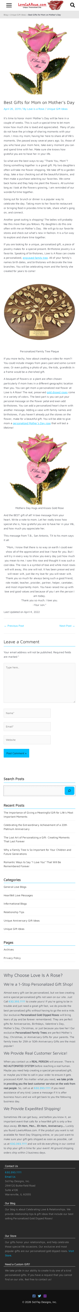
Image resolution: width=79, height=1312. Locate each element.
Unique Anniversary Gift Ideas (22, 920)
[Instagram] (45, 1296)
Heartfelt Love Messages (18, 895)
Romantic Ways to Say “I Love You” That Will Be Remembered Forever (32, 864)
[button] (72, 5)
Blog (6, 14)
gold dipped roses (57, 392)
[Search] (69, 791)
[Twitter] (39, 1296)
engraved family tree (35, 257)
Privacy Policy (12, 957)
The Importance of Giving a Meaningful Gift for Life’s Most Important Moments (38, 814)
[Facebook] (34, 1296)
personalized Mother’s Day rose (32, 423)
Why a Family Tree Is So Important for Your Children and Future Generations (37, 851)
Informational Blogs (15, 903)
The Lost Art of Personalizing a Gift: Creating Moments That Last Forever (37, 839)
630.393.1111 (17, 1001)
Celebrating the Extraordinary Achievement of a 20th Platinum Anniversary (35, 827)
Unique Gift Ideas (18, 14)
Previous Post (14, 625)
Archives (9, 949)
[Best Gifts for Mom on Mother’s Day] (39, 58)
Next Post (67, 625)
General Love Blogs (15, 886)
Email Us (10, 1176)
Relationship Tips (14, 912)
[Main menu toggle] (9, 5)
